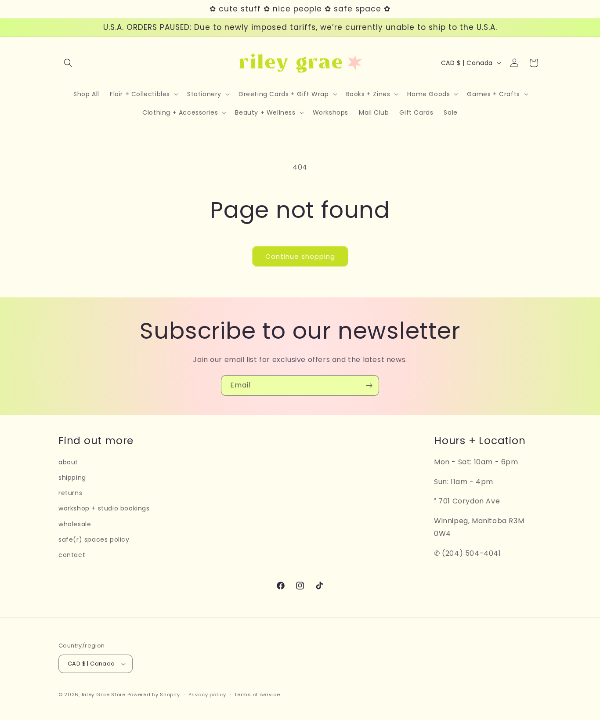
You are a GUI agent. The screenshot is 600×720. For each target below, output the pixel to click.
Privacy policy (207, 694)
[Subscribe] (369, 385)
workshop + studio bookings (104, 508)
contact (71, 554)
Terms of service (257, 694)
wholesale (74, 524)
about (68, 462)
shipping (72, 477)
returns (70, 492)
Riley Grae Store (104, 694)
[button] (68, 62)
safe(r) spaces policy (94, 539)
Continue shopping (300, 256)
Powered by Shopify (154, 694)
